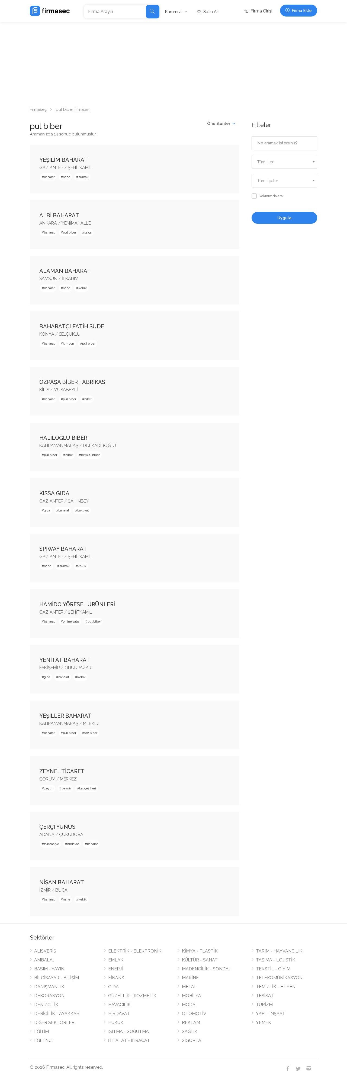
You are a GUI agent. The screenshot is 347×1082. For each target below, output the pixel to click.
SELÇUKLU (69, 334)
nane (66, 177)
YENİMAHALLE (76, 223)
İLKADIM (70, 278)
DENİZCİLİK (46, 1004)
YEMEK (263, 1022)
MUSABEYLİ (66, 389)
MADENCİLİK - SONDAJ (206, 968)
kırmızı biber (90, 455)
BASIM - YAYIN (49, 968)
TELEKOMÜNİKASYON (279, 977)
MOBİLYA (191, 995)
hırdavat (73, 844)
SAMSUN (48, 278)
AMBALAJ (44, 960)
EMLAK (115, 960)
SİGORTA (191, 1040)
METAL (189, 986)
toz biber (90, 733)
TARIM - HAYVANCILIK (279, 951)
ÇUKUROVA (71, 834)
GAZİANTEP (51, 167)
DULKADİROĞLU (99, 445)
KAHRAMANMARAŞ (58, 445)
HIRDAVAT (119, 1013)
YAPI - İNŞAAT (270, 1013)
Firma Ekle (301, 10)
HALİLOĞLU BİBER (63, 438)
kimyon (68, 343)
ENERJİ (115, 968)
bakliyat (83, 510)
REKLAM (191, 1022)
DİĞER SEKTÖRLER (54, 1022)
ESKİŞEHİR (49, 667)
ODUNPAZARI (78, 667)
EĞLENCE (44, 1040)
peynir (66, 788)
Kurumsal (174, 11)
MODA (188, 1004)
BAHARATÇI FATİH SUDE (71, 326)
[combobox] (284, 162)
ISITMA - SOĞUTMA (128, 1031)
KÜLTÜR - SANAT (200, 960)
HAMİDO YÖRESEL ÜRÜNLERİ (77, 604)
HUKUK (115, 1022)
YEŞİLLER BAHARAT (65, 715)
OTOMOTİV (194, 1013)
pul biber (69, 232)
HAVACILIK (119, 1004)
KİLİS (44, 389)
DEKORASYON (49, 995)
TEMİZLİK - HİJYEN (275, 986)
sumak (83, 177)
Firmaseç (38, 109)
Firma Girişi (260, 11)
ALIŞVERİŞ (45, 951)
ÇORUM (47, 779)
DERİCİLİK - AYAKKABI (57, 1013)
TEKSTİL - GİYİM (273, 968)
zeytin (48, 788)
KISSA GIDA (54, 493)
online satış (71, 621)
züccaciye (51, 844)
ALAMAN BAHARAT (65, 271)
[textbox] (284, 162)
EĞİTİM (41, 1031)
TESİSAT (265, 995)
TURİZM (264, 1004)
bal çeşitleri (87, 788)
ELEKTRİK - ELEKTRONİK (134, 951)
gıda (47, 510)
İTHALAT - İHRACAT (129, 1040)
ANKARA (48, 223)
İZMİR (45, 890)
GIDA (113, 986)
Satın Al (210, 11)
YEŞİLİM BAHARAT (63, 160)
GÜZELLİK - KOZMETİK (132, 995)
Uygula (284, 217)
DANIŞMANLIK (49, 986)
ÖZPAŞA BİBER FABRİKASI (73, 382)
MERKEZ (91, 723)
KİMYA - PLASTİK (200, 951)
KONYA (46, 334)
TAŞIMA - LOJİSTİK (275, 960)
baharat (49, 177)
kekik (82, 288)
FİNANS (116, 977)
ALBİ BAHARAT (59, 215)
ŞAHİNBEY (78, 501)
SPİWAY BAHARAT (63, 549)
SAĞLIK (189, 1031)
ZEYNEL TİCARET (62, 771)
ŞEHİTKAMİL (80, 167)
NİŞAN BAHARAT (61, 882)
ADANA (46, 834)
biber (88, 399)
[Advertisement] (173, 62)
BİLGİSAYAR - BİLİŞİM (56, 977)
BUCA (61, 890)
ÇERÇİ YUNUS (57, 827)
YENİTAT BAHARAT (64, 660)
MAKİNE (190, 977)
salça (88, 232)
